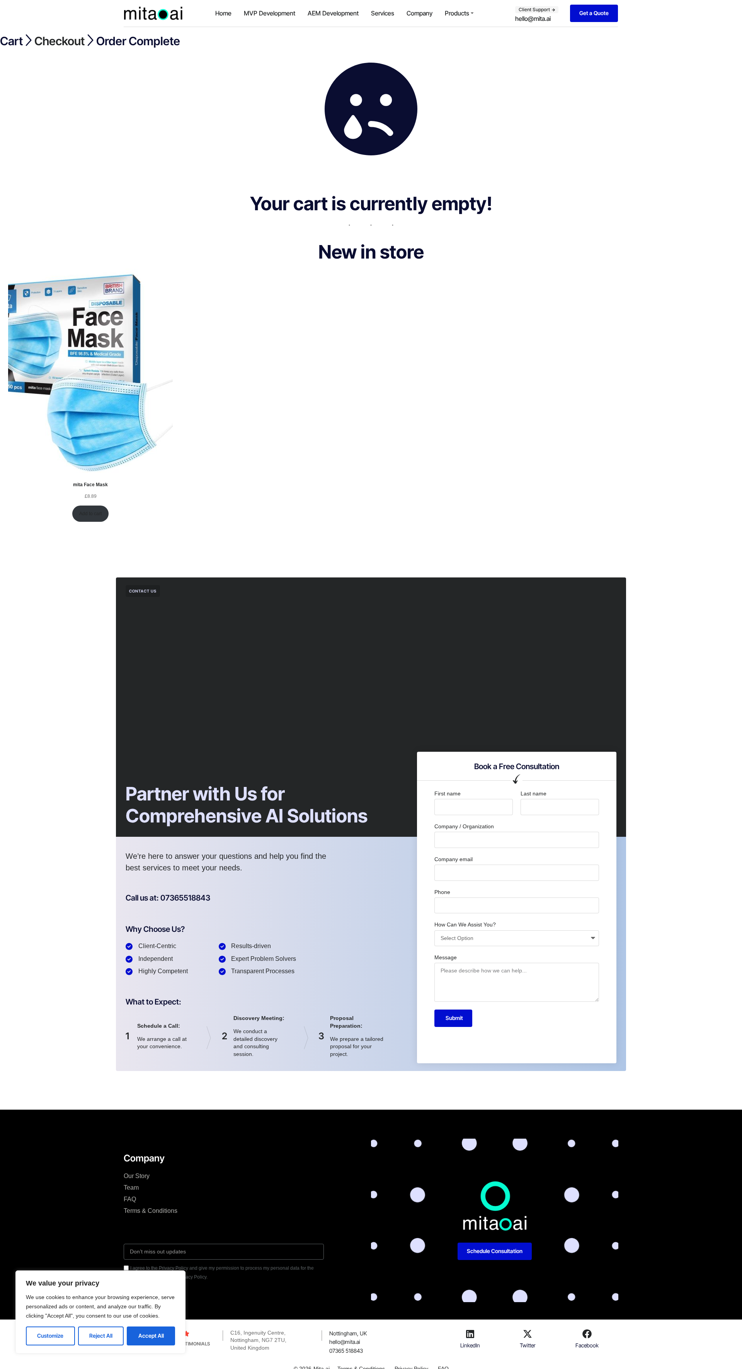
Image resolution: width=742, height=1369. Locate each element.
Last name (533, 793)
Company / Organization (464, 826)
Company (419, 13)
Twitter (528, 1345)
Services (382, 13)
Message (445, 957)
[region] (100, 1312)
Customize (50, 1335)
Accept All (151, 1335)
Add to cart (90, 513)
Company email (453, 859)
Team (131, 1187)
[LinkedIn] (470, 1333)
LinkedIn (470, 1345)
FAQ (130, 1199)
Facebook (587, 1345)
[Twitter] (527, 1333)
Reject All (100, 1335)
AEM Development (333, 13)
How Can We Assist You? (465, 924)
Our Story (137, 1176)
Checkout (59, 41)
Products (457, 13)
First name (447, 793)
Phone (442, 892)
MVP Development (269, 13)
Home (223, 13)
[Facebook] (587, 1333)
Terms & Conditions (150, 1210)
